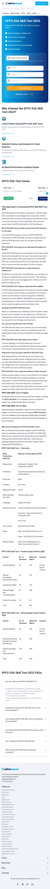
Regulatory (5, 795)
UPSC (3, 797)
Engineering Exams (8, 819)
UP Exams (5, 824)
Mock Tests (15, 13)
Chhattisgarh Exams (8, 851)
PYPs (23, 13)
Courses (5, 13)
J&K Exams (5, 822)
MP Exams (5, 839)
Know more (7, 133)
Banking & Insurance (8, 790)
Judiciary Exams (7, 812)
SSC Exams (5, 792)
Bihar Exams (6, 836)
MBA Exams (6, 800)
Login (31, 94)
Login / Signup (41, 3)
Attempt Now (8, 198)
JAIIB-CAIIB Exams (8, 804)
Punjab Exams (6, 831)
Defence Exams (7, 841)
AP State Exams (7, 846)
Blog (29, 13)
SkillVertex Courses (8, 854)
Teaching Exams (7, 844)
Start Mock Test (25, 88)
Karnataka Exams (7, 807)
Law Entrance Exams (8, 814)
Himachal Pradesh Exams (10, 849)
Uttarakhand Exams (8, 829)
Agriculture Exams (8, 817)
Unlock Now (45, 198)
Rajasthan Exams (7, 827)
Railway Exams (7, 802)
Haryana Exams (7, 834)
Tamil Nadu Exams (8, 809)
